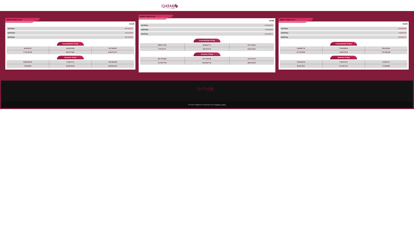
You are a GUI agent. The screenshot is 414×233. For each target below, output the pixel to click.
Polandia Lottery (220, 104)
